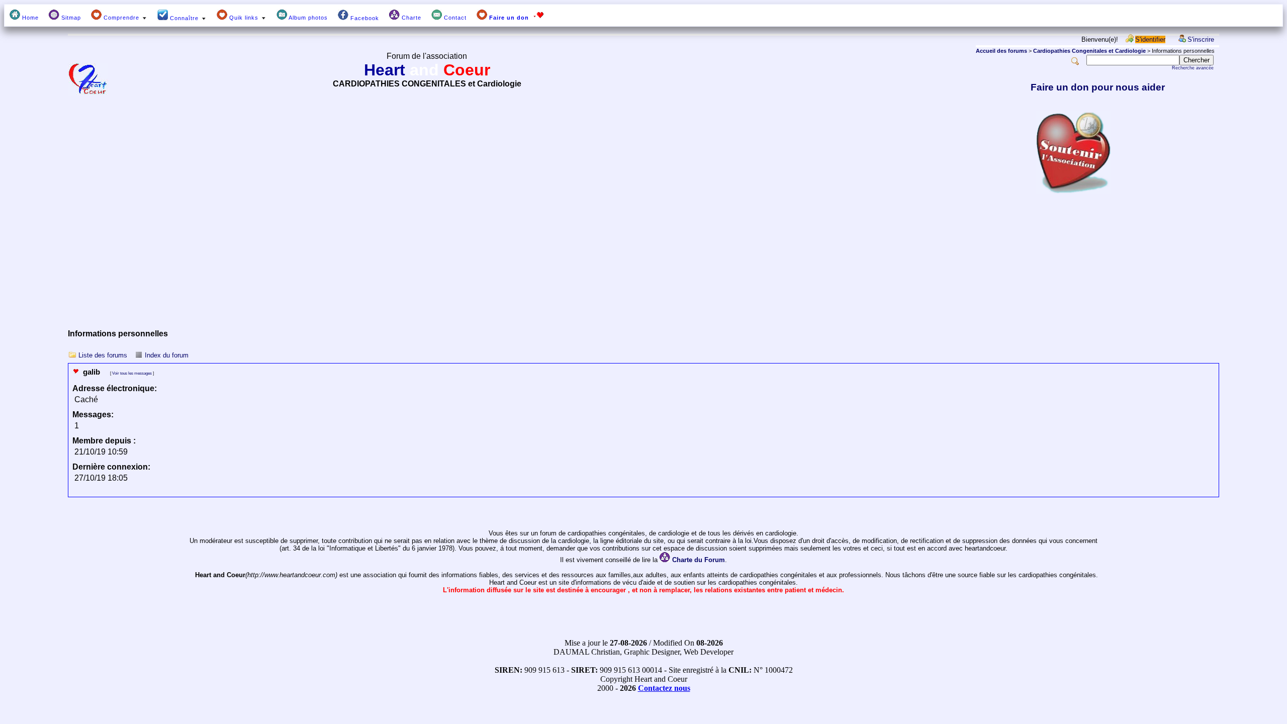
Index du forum (167, 355)
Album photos (307, 18)
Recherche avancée (1193, 67)
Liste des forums (102, 355)
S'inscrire (1200, 39)
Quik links (243, 18)
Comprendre (121, 18)
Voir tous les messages (132, 373)
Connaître (184, 18)
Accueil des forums (1001, 51)
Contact (454, 18)
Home (29, 18)
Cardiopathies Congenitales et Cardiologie (1089, 51)
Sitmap (70, 18)
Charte (410, 18)
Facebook (363, 18)
